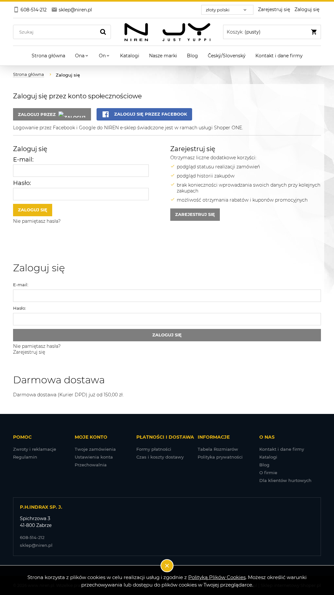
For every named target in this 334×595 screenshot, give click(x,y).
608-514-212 (32, 537)
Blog (264, 464)
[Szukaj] (103, 32)
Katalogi (268, 457)
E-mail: (23, 159)
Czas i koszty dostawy (160, 457)
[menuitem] (48, 55)
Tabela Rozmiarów (218, 449)
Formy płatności (153, 449)
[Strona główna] (167, 31)
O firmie (268, 472)
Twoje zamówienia (95, 449)
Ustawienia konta (94, 457)
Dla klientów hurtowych (285, 480)
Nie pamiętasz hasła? (37, 221)
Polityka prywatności (220, 457)
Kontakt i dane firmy (281, 449)
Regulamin (25, 457)
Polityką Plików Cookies (217, 577)
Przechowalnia (91, 464)
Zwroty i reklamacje (34, 449)
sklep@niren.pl (36, 545)
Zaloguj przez (37, 114)
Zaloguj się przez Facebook (150, 114)
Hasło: (22, 183)
